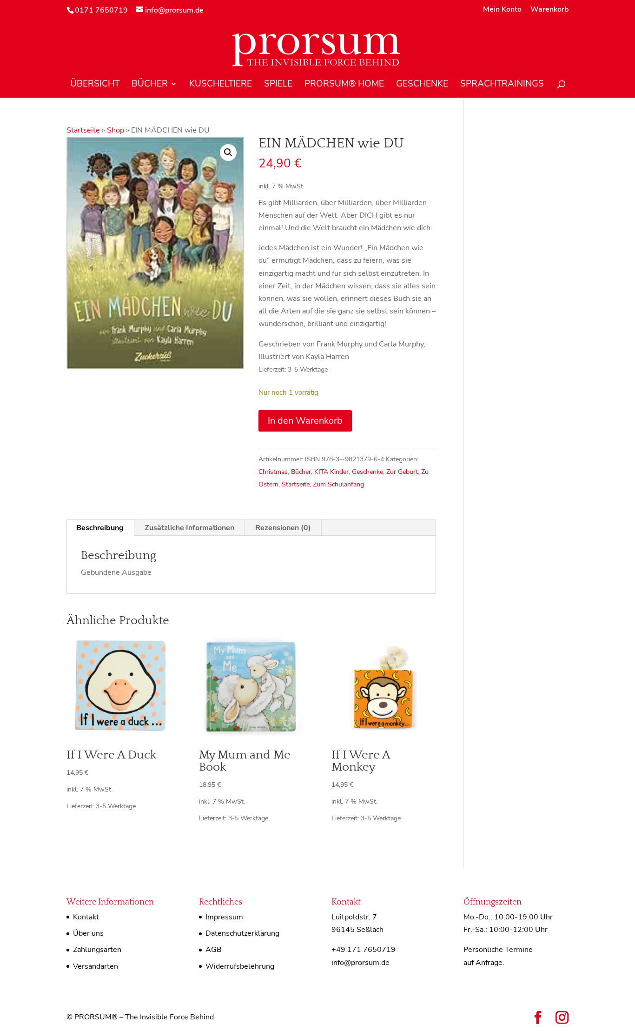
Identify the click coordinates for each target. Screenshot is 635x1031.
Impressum (224, 917)
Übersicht (94, 85)
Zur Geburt (402, 471)
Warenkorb (549, 10)
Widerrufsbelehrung (239, 966)
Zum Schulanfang (338, 484)
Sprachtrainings (502, 85)
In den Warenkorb (305, 420)
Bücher (150, 85)
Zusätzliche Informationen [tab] (189, 528)
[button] (228, 152)
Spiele (278, 85)
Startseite (83, 130)
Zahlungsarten (97, 950)
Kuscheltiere (220, 85)
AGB (213, 950)
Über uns (88, 933)
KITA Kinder (331, 471)
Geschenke (422, 85)
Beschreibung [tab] (100, 528)
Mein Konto (502, 10)
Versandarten (95, 966)
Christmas (273, 471)
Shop (115, 130)
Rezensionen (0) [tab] (283, 528)
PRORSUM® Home (344, 85)
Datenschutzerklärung (242, 933)
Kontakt (86, 917)
